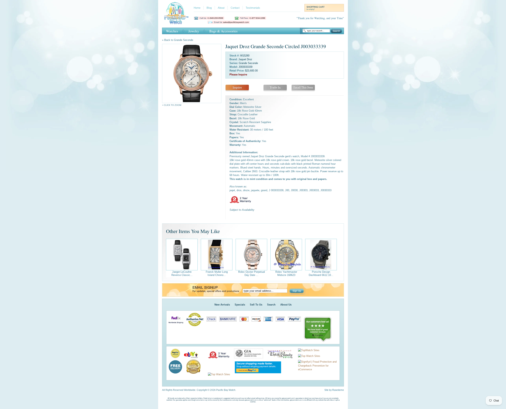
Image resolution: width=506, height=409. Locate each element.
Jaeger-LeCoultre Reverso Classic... (182, 273)
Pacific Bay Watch (176, 13)
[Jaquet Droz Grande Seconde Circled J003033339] (191, 73)
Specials (240, 304)
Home (197, 7)
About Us (286, 304)
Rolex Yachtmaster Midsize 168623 (286, 273)
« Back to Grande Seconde (177, 40)
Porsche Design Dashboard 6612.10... (321, 273)
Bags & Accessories (223, 31)
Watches (172, 31)
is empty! (311, 9)
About (221, 7)
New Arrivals (222, 304)
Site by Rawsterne (334, 390)
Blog (209, 7)
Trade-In (275, 88)
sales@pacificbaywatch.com (236, 22)
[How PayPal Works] (256, 374)
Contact (235, 7)
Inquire (237, 88)
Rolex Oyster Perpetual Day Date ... (251, 273)
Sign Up (297, 291)
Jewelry (193, 31)
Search (336, 31)
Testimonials (253, 7)
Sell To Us (256, 304)
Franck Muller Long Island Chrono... (217, 273)
